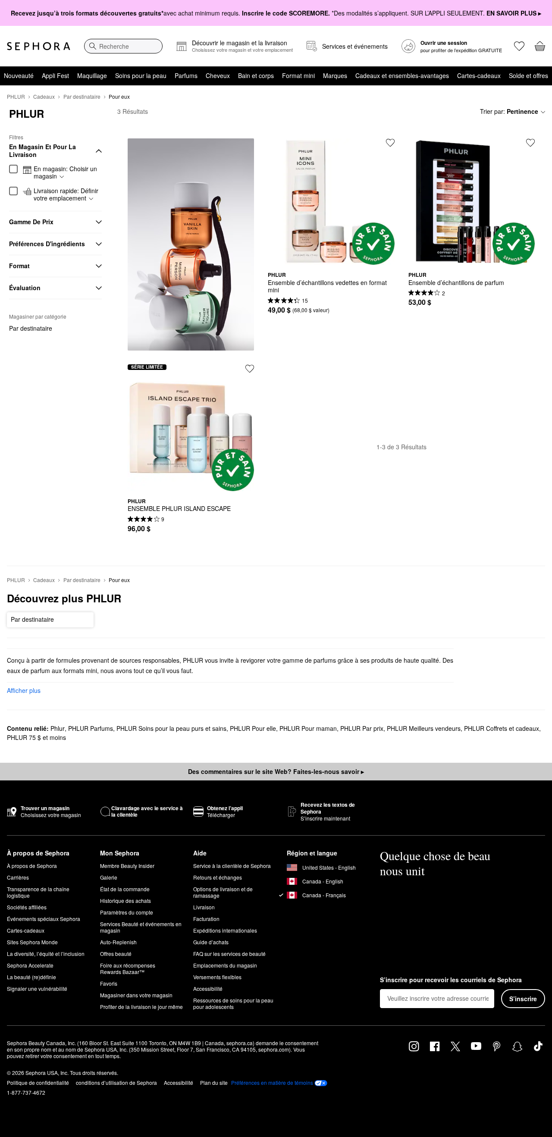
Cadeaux (44, 96)
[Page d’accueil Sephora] (38, 46)
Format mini (298, 75)
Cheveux (218, 75)
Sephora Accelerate (30, 965)
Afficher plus (24, 690)
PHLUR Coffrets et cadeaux (501, 728)
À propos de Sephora (32, 865)
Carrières (18, 877)
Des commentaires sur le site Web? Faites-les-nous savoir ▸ (276, 771)
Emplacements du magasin (225, 965)
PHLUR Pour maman (308, 728)
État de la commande (125, 889)
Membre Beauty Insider (127, 865)
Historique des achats (125, 900)
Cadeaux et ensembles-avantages (402, 75)
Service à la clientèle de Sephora (232, 865)
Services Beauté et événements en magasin (141, 927)
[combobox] (123, 46)
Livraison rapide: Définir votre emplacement (66, 194)
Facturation (206, 918)
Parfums (186, 75)
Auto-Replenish (118, 942)
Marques (335, 75)
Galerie (108, 877)
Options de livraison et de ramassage (223, 892)
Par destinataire (81, 96)
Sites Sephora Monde (32, 942)
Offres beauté (116, 953)
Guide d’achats (211, 942)
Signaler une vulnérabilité (37, 988)
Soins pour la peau (140, 75)
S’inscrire (523, 998)
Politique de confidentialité (38, 1082)
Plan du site (214, 1082)
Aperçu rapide (331, 258)
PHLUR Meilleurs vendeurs (424, 728)
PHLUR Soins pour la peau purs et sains (171, 728)
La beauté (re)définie (31, 976)
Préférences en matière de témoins (272, 1082)
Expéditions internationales (225, 930)
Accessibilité (208, 988)
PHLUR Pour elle (253, 728)
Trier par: (509, 111)
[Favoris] (519, 46)
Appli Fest (55, 75)
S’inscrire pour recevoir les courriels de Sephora (451, 980)
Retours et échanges (217, 877)
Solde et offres (528, 75)
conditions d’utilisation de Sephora (116, 1082)
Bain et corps (256, 75)
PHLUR (16, 96)
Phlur (57, 728)
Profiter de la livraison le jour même (141, 1006)
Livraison (204, 907)
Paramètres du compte (126, 912)
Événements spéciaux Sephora (43, 918)
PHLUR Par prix (361, 728)
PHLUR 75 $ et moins (36, 737)
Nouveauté (19, 75)
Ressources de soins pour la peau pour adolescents (233, 1003)
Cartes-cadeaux (479, 75)
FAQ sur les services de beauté (229, 953)
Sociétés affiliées (27, 907)
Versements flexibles (217, 976)
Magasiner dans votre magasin (136, 995)
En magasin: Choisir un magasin (65, 172)
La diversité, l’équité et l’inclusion (46, 953)
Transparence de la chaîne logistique (38, 892)
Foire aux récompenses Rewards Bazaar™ (127, 968)
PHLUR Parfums (90, 728)
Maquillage (92, 75)
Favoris (108, 983)
